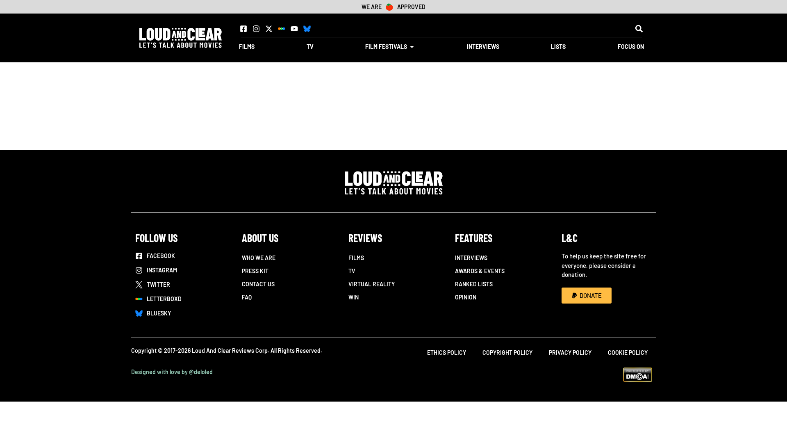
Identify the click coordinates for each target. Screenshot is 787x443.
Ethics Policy (446, 352)
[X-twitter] (269, 28)
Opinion (465, 297)
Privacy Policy (570, 352)
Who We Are (258, 257)
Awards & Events (480, 270)
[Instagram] (256, 28)
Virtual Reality (371, 284)
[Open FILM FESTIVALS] (412, 46)
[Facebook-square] (243, 28)
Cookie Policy (628, 352)
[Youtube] (294, 28)
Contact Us (258, 284)
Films (356, 257)
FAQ (247, 297)
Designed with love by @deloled (172, 371)
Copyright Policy (507, 352)
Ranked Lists (474, 284)
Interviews (471, 257)
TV (351, 270)
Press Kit (255, 270)
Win (353, 297)
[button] (639, 28)
